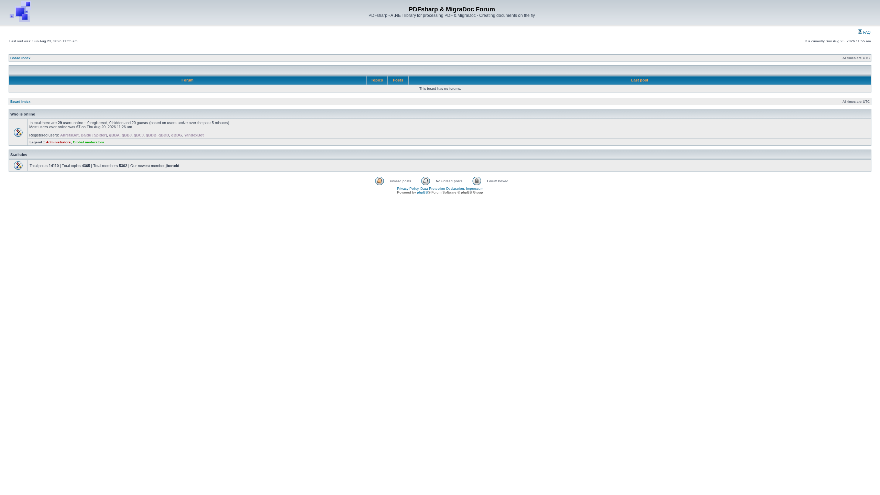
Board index (20, 58)
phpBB (422, 192)
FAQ (866, 32)
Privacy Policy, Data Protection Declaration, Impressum (440, 188)
